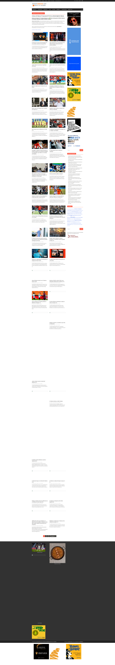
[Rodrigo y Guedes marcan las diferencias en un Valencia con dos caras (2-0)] (40, 494)
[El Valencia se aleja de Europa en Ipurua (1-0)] (57, 474)
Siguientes (53, 536)
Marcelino (68, 217)
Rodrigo (73, 220)
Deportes (45, 9)
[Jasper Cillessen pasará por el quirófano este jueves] (40, 58)
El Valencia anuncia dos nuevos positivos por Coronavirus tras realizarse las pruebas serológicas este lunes (39, 239)
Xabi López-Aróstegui (80, 224)
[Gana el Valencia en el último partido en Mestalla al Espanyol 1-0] (40, 295)
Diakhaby (79, 211)
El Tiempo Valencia (57, 0)
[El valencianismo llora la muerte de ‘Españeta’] (57, 144)
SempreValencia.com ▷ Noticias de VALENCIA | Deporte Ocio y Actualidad (46, 641)
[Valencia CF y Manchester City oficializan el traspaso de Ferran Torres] (40, 253)
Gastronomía (64, 9)
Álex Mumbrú (68, 225)
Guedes (74, 212)
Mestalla (72, 217)
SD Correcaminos (72, 221)
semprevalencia (70, 641)
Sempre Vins (70, 9)
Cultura (53, 9)
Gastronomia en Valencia (57, 563)
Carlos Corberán (78, 209)
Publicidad (49, 0)
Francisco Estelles (59, 46)
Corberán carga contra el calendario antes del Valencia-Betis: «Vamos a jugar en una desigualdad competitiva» (75, 169)
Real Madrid (71, 220)
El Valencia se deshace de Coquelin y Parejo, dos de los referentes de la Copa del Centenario (57, 217)
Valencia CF (69, 224)
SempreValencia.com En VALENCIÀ (36, 0)
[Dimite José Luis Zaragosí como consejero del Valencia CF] (40, 102)
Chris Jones (73, 210)
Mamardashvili (78, 215)
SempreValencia (69, 223)
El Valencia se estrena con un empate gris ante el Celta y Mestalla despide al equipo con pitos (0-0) (75, 185)
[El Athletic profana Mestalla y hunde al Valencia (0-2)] (40, 424)
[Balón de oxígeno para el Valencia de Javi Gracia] (40, 79)
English (46, 0)
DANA (77, 211)
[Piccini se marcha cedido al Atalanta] (57, 167)
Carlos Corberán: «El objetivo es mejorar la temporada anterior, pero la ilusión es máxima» (74, 195)
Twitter (36, 29)
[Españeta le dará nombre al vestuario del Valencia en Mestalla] (57, 102)
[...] (41, 48)
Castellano (43, 0)
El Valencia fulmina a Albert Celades (56, 401)
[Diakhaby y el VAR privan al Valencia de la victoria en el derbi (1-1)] (57, 514)
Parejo (79, 217)
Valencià (34, 9)
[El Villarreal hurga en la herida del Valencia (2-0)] (40, 474)
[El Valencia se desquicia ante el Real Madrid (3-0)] (57, 494)
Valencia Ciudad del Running (75, 224)
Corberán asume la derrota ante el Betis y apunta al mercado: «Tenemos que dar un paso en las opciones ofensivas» (75, 157)
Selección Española (77, 221)
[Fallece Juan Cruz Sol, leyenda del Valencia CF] (57, 58)
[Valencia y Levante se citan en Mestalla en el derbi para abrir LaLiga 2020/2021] (40, 189)
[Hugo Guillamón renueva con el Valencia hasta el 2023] (40, 274)
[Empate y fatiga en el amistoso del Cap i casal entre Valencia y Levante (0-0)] (57, 189)
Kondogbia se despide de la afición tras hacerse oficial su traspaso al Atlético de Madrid (57, 87)
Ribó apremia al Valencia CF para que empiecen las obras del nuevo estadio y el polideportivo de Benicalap (39, 175)
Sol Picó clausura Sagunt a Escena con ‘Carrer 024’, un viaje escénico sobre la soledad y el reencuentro (75, 189)
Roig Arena (77, 220)
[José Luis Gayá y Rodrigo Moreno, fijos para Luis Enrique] (40, 209)
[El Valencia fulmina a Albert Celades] (57, 395)
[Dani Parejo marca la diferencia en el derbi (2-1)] (40, 123)
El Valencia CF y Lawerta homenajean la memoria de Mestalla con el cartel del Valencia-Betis (74, 175)
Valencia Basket (78, 223)
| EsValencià (40, 9)
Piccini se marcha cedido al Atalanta (56, 173)
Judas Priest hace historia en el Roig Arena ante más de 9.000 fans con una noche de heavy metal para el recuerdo (74, 198)
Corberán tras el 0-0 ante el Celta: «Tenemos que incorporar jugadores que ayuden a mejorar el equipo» (75, 182)
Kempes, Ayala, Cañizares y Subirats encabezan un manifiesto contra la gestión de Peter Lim (57, 239)
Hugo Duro (77, 212)
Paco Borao (76, 217)
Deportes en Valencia (39, 552)
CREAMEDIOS (81, 641)
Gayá (72, 212)
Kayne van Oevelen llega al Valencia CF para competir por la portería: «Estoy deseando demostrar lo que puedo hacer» (74, 165)
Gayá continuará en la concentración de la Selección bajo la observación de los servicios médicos (57, 44)
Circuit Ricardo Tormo (78, 210)
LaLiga (70, 215)
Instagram (39, 29)
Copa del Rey (73, 211)
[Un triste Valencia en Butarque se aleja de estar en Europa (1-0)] (57, 295)
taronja (72, 223)
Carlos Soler (69, 210)
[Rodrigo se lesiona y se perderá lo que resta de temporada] (57, 316)
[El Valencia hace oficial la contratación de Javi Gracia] (57, 253)
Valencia (74, 223)
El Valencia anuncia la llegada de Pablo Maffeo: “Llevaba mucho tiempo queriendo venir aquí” (74, 202)
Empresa (58, 9)
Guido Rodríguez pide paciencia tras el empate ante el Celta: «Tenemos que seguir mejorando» (74, 178)
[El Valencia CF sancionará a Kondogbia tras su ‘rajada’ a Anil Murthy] (57, 123)
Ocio (50, 9)
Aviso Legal (52, 0)
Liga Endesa (74, 215)
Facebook (33, 29)
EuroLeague (70, 212)
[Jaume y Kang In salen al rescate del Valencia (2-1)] (40, 345)
